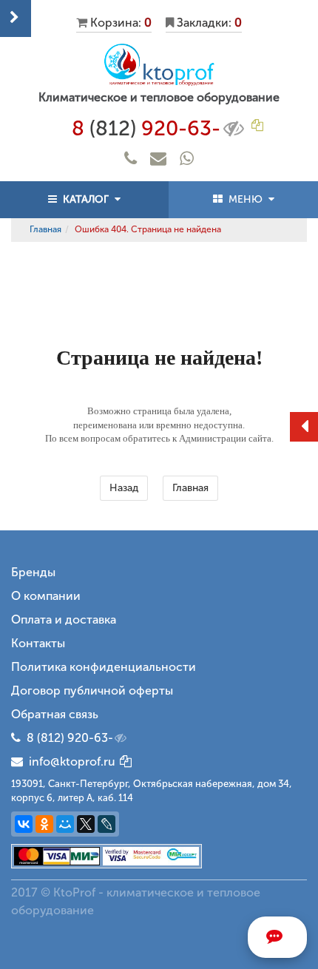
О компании (46, 596)
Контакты (38, 643)
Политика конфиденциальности (103, 667)
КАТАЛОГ (86, 199)
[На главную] (159, 65)
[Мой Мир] (65, 824)
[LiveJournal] (106, 824)
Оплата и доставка (63, 619)
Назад (123, 488)
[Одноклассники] (44, 824)
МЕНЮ (245, 199)
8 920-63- (146, 128)
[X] (86, 824)
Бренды (33, 572)
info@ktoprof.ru (69, 761)
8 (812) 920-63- (70, 738)
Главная (45, 229)
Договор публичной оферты (92, 690)
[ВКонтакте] (24, 824)
